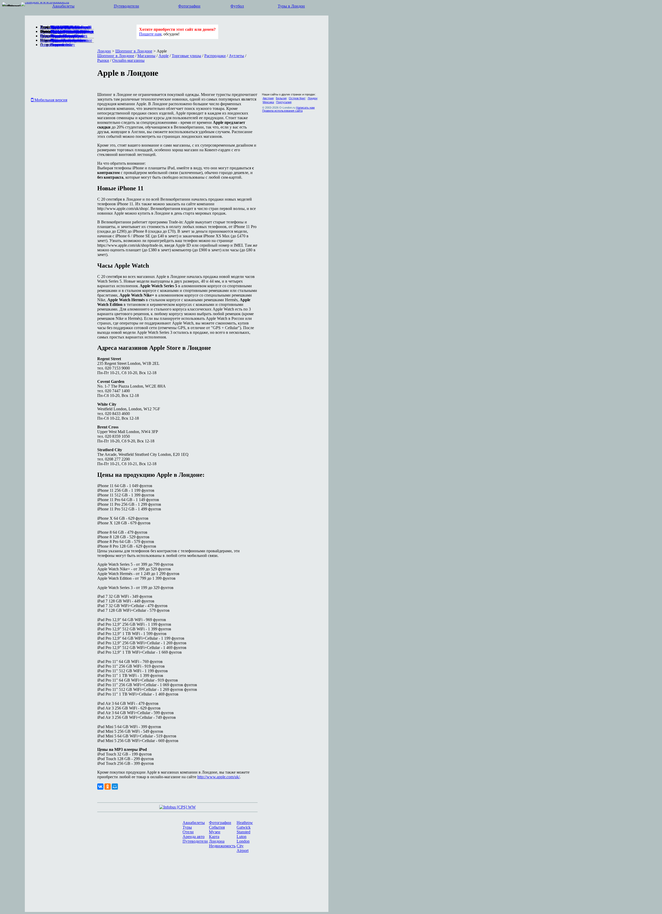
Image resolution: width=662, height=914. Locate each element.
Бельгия (281, 98)
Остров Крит (297, 98)
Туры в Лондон (291, 6)
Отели (188, 832)
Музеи (214, 832)
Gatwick (244, 827)
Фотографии (189, 6)
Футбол (237, 6)
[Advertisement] (45, 73)
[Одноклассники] (107, 786)
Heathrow (245, 822)
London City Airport (243, 846)
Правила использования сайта (282, 110)
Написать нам (305, 107)
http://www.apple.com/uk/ (218, 777)
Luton (241, 836)
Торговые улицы (186, 56)
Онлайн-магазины (128, 60)
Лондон (104, 51)
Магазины (146, 56)
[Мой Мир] (115, 786)
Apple (164, 56)
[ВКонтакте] (100, 786)
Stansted (243, 832)
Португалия (283, 102)
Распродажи (215, 56)
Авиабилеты (63, 6)
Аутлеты (236, 56)
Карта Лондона (216, 838)
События (217, 827)
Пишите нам (150, 34)
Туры (187, 827)
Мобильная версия (50, 100)
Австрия (268, 98)
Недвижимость (222, 846)
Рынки (103, 60)
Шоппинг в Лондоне (133, 51)
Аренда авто (194, 836)
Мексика (268, 102)
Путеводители (126, 6)
